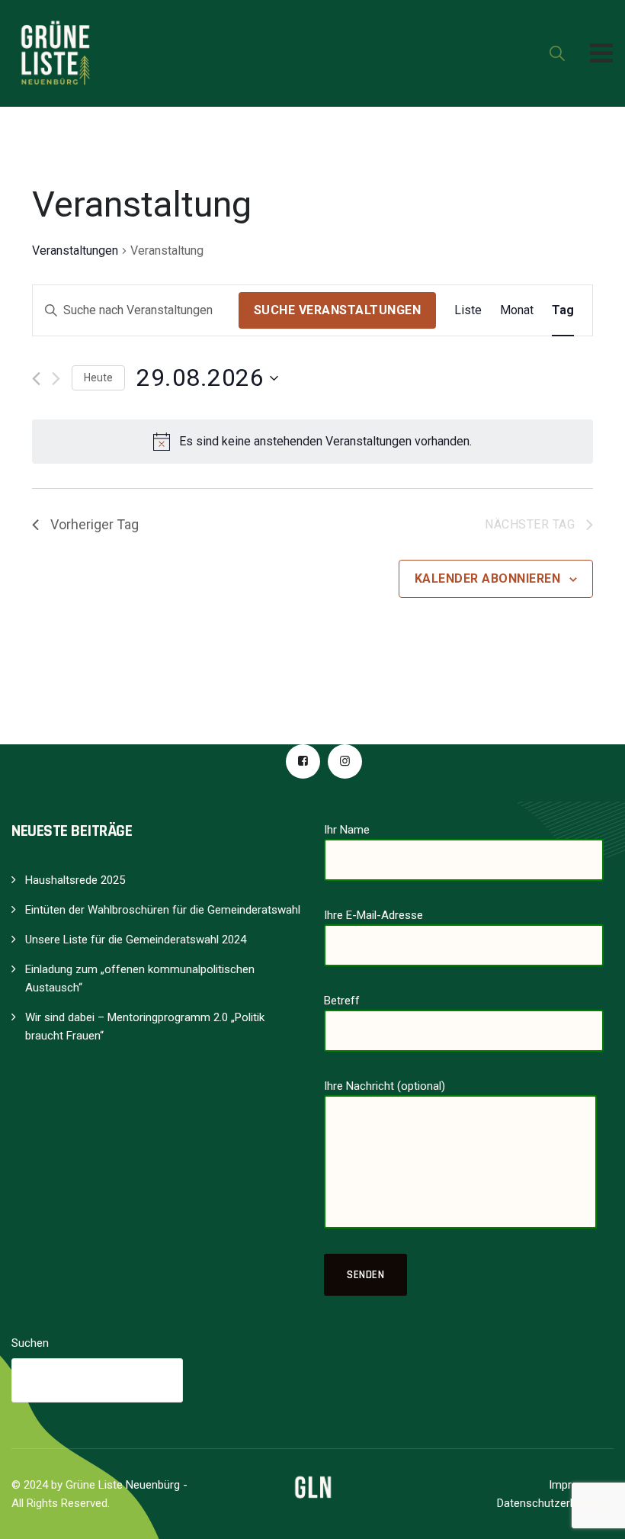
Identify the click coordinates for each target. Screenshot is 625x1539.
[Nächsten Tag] (56, 378)
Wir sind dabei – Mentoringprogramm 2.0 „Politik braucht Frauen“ (144, 1026)
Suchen (30, 1343)
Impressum (577, 1485)
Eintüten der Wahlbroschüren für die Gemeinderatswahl (162, 910)
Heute (98, 377)
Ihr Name (347, 830)
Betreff (342, 1000)
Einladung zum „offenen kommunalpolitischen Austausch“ (140, 978)
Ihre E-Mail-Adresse (373, 915)
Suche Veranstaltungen (337, 310)
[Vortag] (36, 378)
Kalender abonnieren (488, 578)
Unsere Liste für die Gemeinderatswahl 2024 (135, 939)
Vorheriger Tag (94, 524)
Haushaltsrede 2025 (75, 880)
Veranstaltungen (75, 250)
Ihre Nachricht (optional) (384, 1086)
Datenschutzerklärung (551, 1503)
